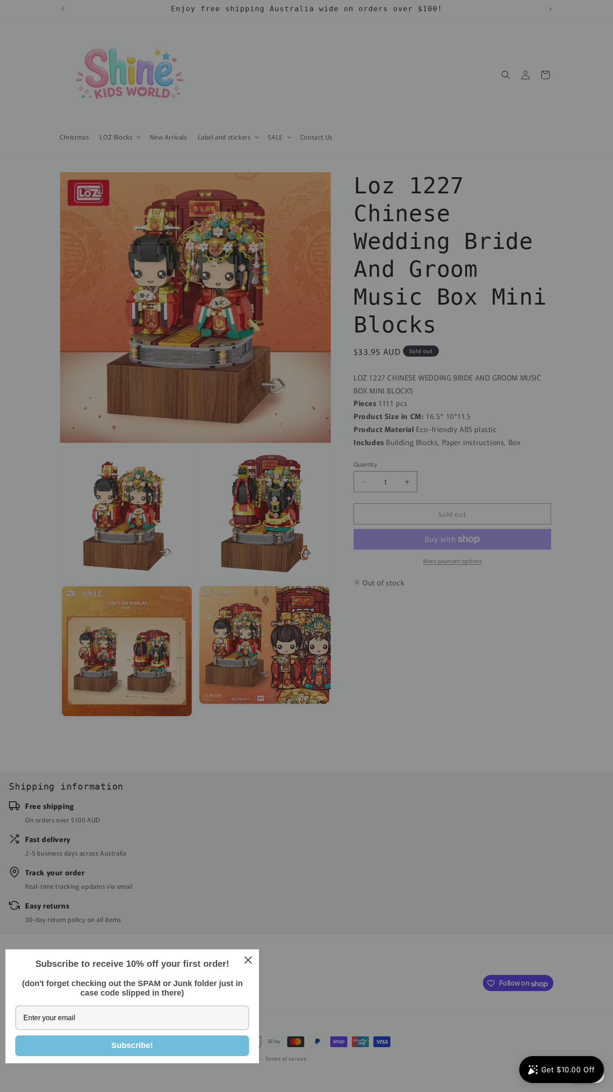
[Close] (248, 960)
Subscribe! (132, 1045)
